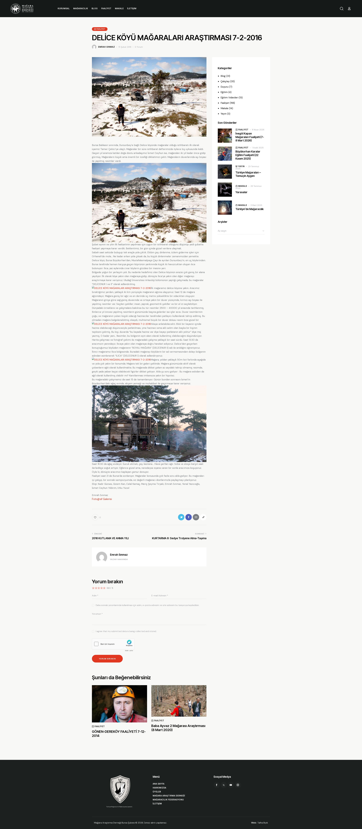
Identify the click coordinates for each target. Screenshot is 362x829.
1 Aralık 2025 (258, 148)
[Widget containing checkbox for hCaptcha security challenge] (113, 646)
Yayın (223, 113)
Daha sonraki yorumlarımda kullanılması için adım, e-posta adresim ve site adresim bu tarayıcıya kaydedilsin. (147, 605)
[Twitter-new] (181, 517)
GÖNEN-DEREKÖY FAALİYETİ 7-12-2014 (119, 734)
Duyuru (224, 86)
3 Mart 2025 (256, 205)
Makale (224, 108)
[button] (96, 517)
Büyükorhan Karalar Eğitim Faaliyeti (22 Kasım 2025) (247, 155)
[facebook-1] (217, 785)
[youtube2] (231, 785)
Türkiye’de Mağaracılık (249, 209)
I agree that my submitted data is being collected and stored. (126, 631)
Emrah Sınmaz (119, 554)
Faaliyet (225, 102)
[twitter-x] (224, 785)
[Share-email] (196, 517)
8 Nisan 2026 (258, 130)
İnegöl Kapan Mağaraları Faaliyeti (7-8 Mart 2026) (249, 137)
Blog (223, 76)
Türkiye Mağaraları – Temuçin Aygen (248, 174)
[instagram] (238, 785)
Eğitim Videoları (229, 97)
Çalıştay (225, 81)
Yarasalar (241, 192)
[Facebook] (188, 517)
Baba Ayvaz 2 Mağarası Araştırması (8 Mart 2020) (178, 728)
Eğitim (224, 92)
